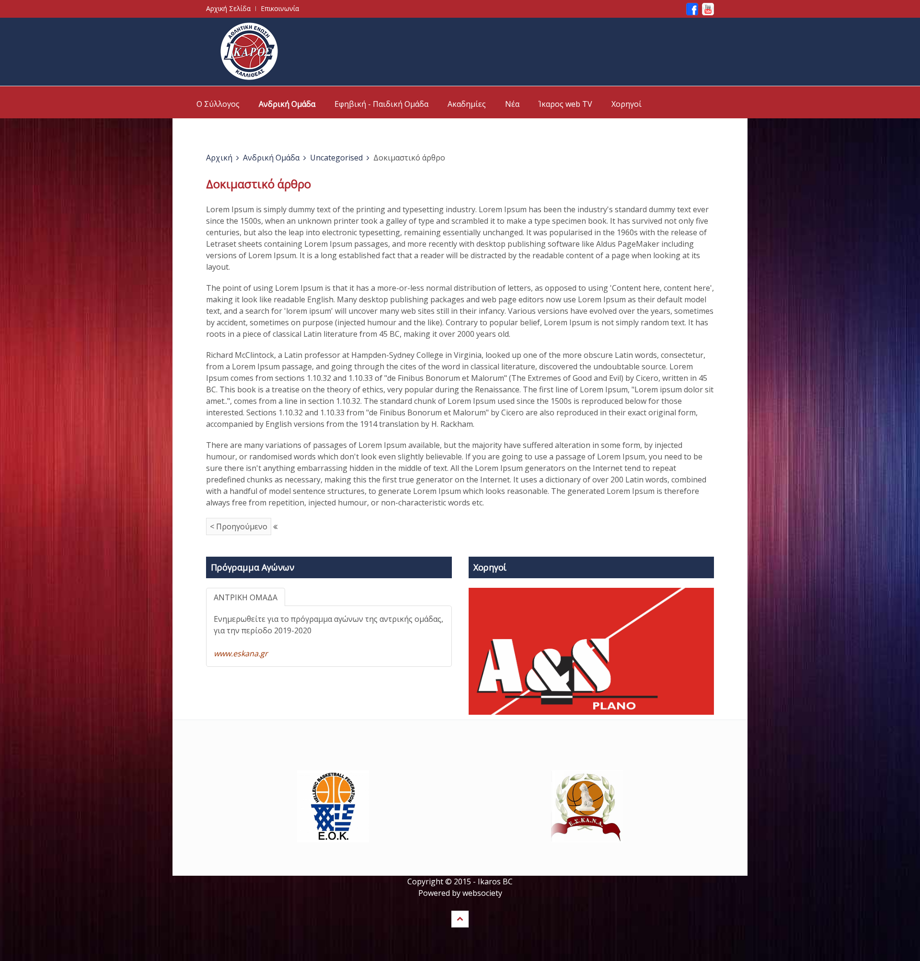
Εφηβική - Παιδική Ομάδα (381, 104)
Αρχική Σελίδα (228, 8)
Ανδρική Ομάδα (287, 104)
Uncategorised (336, 157)
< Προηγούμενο (238, 526)
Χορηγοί (626, 104)
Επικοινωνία (280, 8)
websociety (482, 893)
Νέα (512, 104)
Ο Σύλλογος (218, 104)
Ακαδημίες (467, 104)
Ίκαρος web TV (565, 104)
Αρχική (219, 157)
